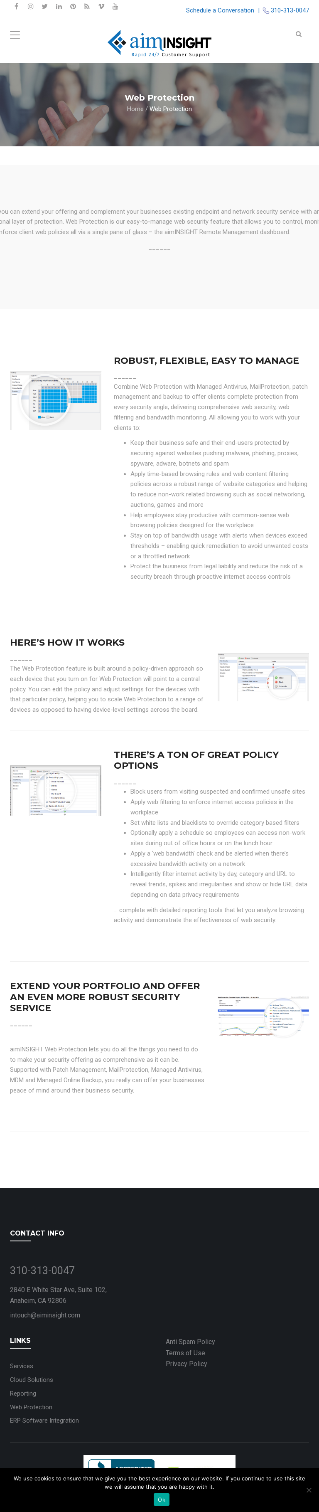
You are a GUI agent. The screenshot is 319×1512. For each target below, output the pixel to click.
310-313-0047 (290, 10)
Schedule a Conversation (220, 10)
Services (21, 1366)
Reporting (23, 1393)
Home (135, 108)
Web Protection (31, 1407)
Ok (161, 1499)
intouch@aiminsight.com (45, 1315)
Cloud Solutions (31, 1380)
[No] (308, 1490)
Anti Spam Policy (190, 1342)
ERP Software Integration (44, 1420)
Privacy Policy (186, 1364)
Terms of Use (185, 1353)
